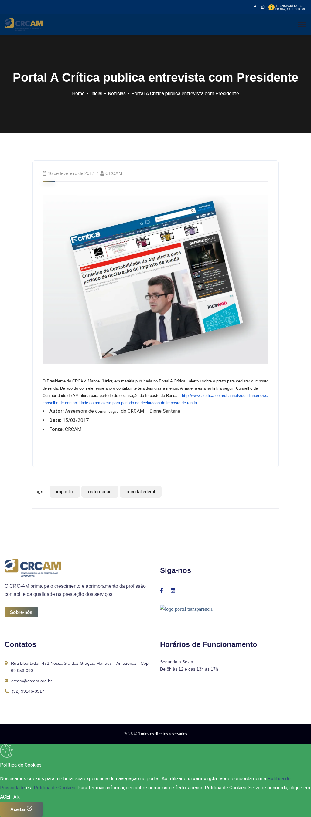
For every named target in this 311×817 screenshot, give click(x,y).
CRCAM (113, 173)
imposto (64, 491)
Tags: (38, 491)
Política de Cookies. (55, 788)
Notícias (117, 93)
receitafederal (141, 491)
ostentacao (100, 491)
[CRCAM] (24, 24)
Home (78, 93)
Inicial (96, 93)
